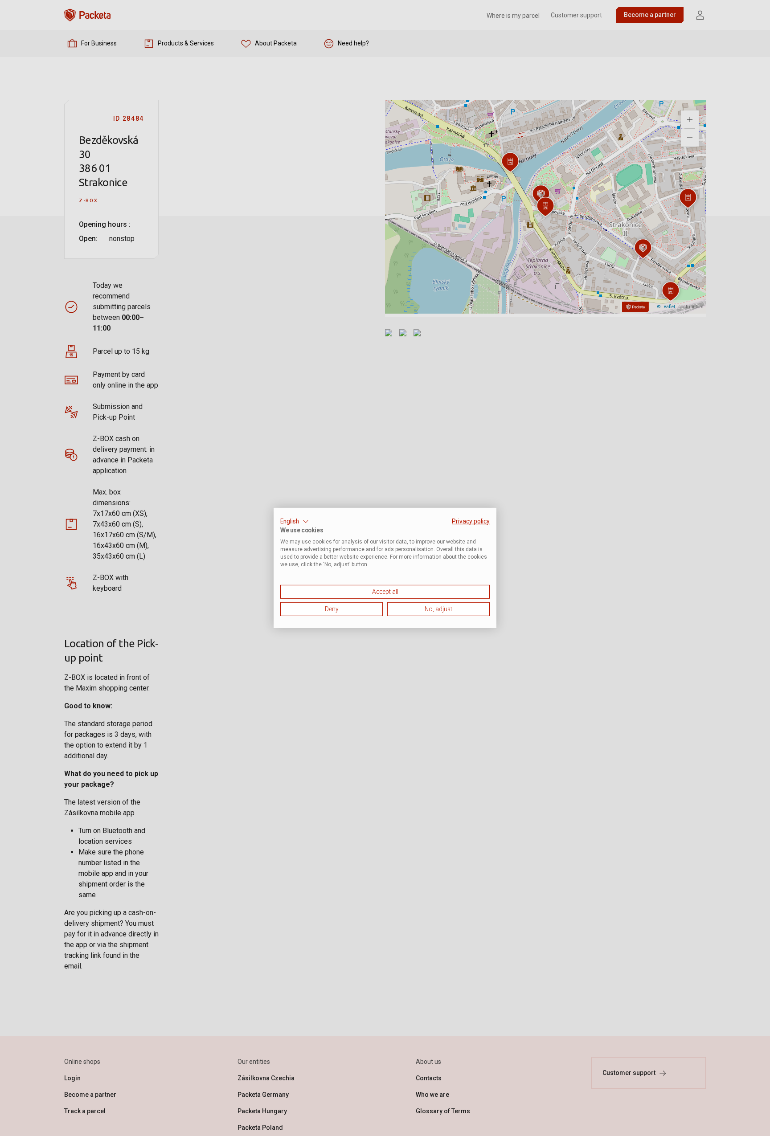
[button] (294, 521)
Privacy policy (471, 521)
